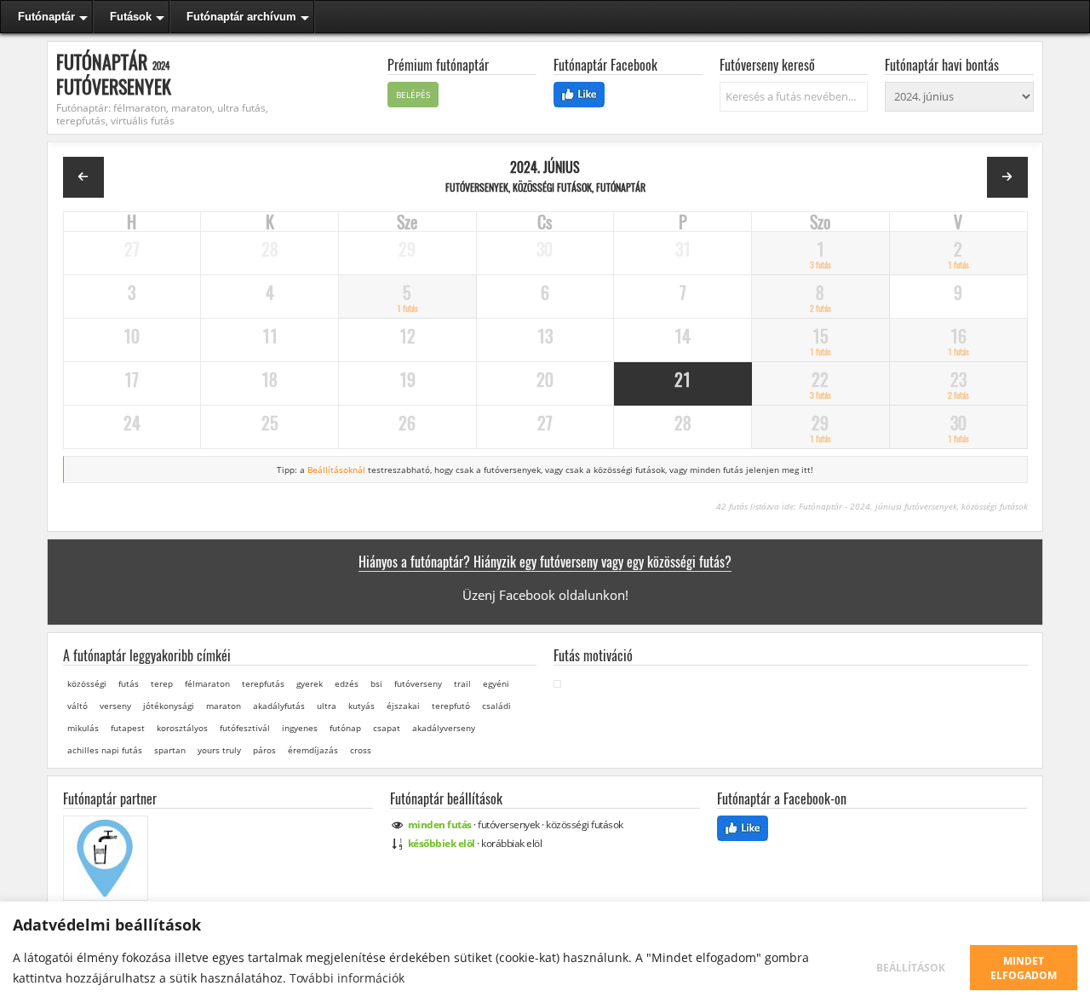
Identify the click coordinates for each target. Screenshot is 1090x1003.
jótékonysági (168, 706)
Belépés (413, 95)
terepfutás (263, 683)
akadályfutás (279, 706)
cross (360, 750)
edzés (347, 683)
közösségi (86, 683)
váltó (77, 706)
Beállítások (910, 967)
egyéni (496, 683)
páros (264, 750)
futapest (128, 728)
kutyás (361, 706)
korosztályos (182, 728)
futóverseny (418, 683)
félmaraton (207, 683)
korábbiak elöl (511, 843)
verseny (115, 706)
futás (128, 683)
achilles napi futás (104, 750)
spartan (170, 750)
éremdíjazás (313, 750)
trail (462, 683)
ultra (326, 706)
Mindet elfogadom (1023, 968)
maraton (223, 706)
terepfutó (451, 706)
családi (496, 706)
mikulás (83, 728)
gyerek (309, 683)
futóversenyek (509, 824)
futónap (345, 728)
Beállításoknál (336, 470)
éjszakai (403, 706)
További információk (347, 978)
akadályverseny (443, 728)
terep (162, 683)
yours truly (219, 750)
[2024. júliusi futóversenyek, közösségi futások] (1007, 177)
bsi (376, 683)
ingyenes (300, 728)
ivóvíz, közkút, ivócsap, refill (110, 910)
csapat (386, 728)
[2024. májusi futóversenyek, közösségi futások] (83, 177)
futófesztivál (245, 728)
